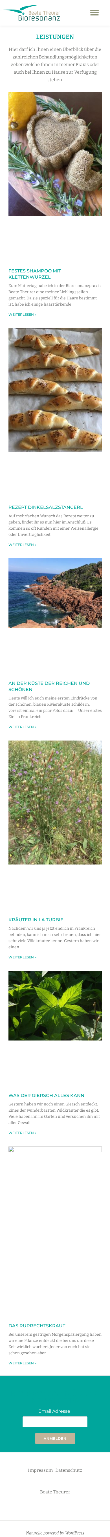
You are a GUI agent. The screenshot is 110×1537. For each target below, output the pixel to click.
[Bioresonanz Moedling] (31, 12)
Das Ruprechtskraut (36, 1325)
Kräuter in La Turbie (35, 919)
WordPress (74, 1533)
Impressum (40, 1470)
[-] (46, 1508)
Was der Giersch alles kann (46, 1095)
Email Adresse (54, 1411)
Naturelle (34, 1533)
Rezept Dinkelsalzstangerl (45, 507)
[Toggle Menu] (94, 12)
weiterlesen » (22, 314)
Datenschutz (68, 1470)
